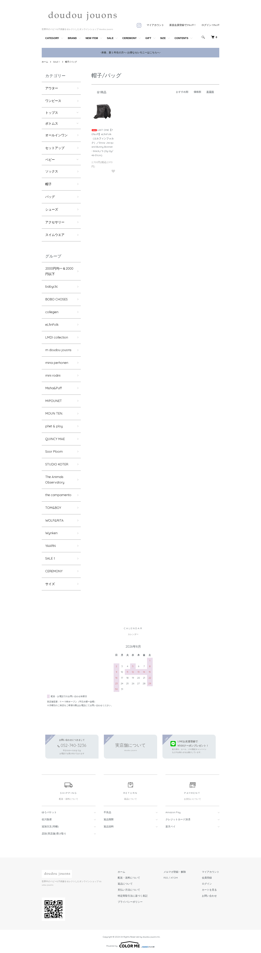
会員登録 (207, 877)
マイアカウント (155, 25)
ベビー (50, 159)
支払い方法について (129, 889)
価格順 (197, 91)
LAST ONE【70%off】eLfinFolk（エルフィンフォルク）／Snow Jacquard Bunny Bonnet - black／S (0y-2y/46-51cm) (102, 142)
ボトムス (51, 123)
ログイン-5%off (210, 25)
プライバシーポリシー (130, 901)
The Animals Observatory (54, 479)
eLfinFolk (52, 325)
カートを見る (209, 889)
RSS (166, 877)
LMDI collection (56, 337)
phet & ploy (54, 426)
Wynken (51, 533)
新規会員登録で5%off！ (182, 25)
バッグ (50, 197)
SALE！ (56, 61)
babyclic (51, 286)
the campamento (58, 495)
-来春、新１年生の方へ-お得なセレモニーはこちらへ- (130, 52)
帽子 (48, 184)
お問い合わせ (209, 895)
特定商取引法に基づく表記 (133, 895)
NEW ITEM (92, 38)
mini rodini (52, 375)
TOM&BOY (53, 508)
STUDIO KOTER (56, 464)
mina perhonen (56, 363)
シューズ (51, 209)
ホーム (45, 61)
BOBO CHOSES (56, 299)
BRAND (72, 38)
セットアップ (54, 148)
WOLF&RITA (54, 520)
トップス (51, 112)
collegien (51, 312)
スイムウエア (54, 235)
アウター (51, 88)
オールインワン (56, 135)
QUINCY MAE (55, 439)
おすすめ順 (182, 91)
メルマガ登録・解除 (175, 871)
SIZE (163, 38)
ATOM (174, 877)
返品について (125, 883)
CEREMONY (129, 38)
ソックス (51, 171)
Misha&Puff (53, 388)
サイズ (50, 584)
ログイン (207, 883)
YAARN (50, 546)
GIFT (148, 38)
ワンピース (53, 101)
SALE (110, 38)
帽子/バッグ (71, 61)
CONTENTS (181, 38)
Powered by (112, 945)
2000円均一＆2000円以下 (59, 271)
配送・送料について (129, 877)
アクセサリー (54, 222)
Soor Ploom (54, 451)
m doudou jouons (58, 350)
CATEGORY (52, 38)
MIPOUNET (53, 401)
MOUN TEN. (54, 413)
